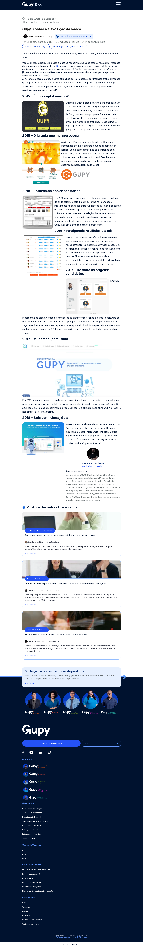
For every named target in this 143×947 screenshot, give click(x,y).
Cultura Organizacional (31, 825)
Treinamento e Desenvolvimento (35, 821)
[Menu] (118, 4)
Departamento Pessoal (31, 817)
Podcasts (26, 916)
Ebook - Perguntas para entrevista (36, 870)
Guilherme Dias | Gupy (41, 37)
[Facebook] (23, 752)
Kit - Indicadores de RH (31, 874)
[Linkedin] (40, 752)
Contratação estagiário (31, 887)
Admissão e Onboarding (32, 813)
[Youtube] (31, 752)
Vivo (24, 859)
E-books (25, 903)
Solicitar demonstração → (51, 743)
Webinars (26, 907)
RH (58, 66)
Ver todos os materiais (31, 924)
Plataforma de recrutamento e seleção (37, 891)
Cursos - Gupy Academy (32, 920)
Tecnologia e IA (28, 838)
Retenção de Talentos (31, 830)
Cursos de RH (28, 878)
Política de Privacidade (63, 937)
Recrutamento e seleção (41, 19)
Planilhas (26, 911)
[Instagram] (49, 752)
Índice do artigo (70, 944)
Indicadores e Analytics (31, 834)
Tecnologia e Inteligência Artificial (68, 46)
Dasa (24, 850)
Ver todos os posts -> (93, 466)
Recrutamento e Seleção (32, 809)
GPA (24, 854)
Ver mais (29, 683)
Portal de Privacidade (80, 937)
